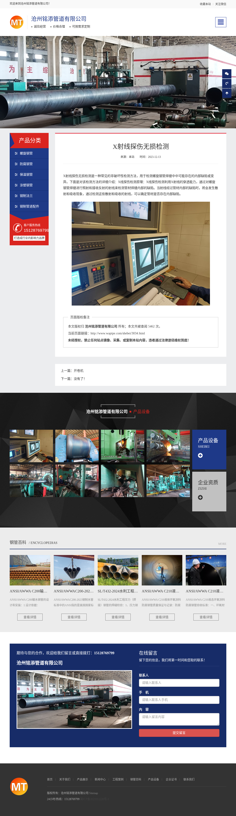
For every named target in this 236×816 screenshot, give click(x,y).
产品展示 (82, 779)
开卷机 (78, 370)
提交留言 (179, 733)
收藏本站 (205, 4)
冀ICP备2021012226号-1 (94, 799)
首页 (50, 779)
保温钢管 (26, 174)
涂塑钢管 (26, 185)
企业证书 (171, 779)
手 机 (144, 692)
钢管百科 (18, 542)
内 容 (144, 709)
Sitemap (93, 793)
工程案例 (118, 779)
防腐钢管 (26, 164)
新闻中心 (100, 779)
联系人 (144, 675)
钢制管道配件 (29, 206)
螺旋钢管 (26, 153)
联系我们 (189, 779)
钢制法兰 (26, 196)
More (222, 544)
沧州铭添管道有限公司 (58, 19)
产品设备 (153, 779)
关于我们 (64, 779)
